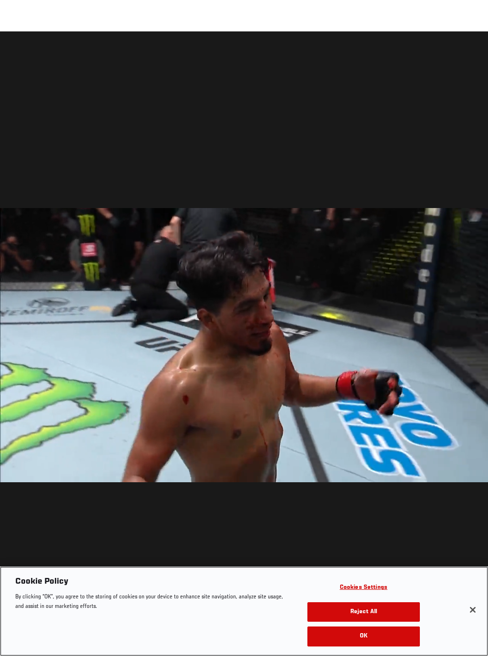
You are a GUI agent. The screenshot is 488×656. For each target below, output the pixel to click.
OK (363, 636)
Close (470, 50)
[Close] (472, 609)
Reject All (363, 612)
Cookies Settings (363, 588)
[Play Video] (244, 345)
